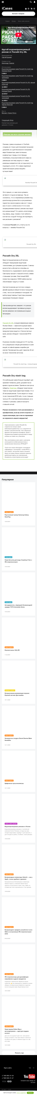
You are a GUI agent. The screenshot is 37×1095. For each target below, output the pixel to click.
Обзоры (14, 21)
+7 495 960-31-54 (8, 1075)
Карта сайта (8, 1068)
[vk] (30, 1067)
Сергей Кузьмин (7, 57)
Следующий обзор (7, 120)
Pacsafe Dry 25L (8, 323)
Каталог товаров (18, 13)
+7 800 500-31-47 (8, 1078)
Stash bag (13, 388)
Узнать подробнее (21, 1092)
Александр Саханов (8, 63)
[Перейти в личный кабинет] (34, 2)
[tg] (33, 1068)
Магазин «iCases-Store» (9, 113)
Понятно (30, 1092)
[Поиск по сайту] (31, 2)
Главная (7, 21)
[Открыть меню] (3, 2)
